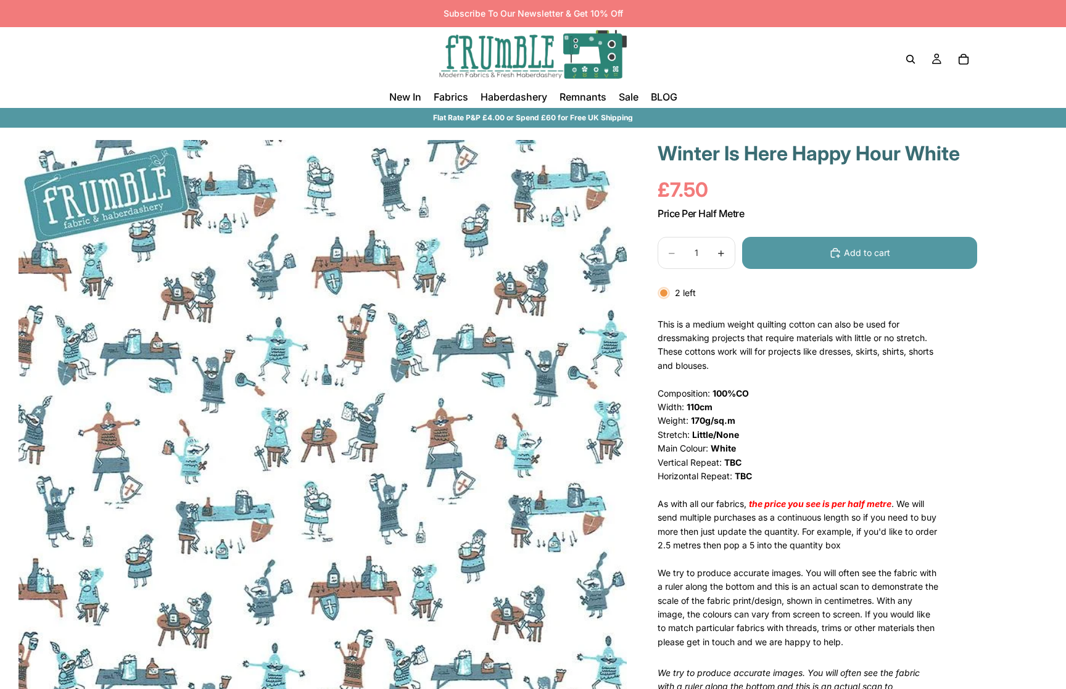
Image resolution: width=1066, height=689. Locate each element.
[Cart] (963, 59)
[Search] (910, 59)
